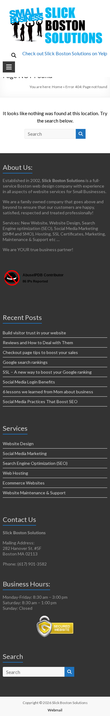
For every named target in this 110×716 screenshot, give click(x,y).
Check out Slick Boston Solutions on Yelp (64, 53)
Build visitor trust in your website (34, 332)
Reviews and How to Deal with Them (38, 342)
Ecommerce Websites (24, 482)
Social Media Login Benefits (29, 381)
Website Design (18, 443)
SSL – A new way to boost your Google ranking (47, 372)
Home (57, 86)
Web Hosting (15, 473)
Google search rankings (25, 362)
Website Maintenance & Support (34, 492)
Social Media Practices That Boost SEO (40, 401)
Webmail (55, 710)
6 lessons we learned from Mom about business (48, 391)
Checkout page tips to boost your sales (40, 352)
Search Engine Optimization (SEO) (35, 463)
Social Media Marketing (25, 453)
